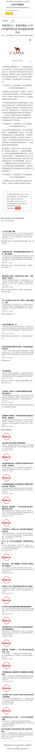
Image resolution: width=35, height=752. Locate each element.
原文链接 (18, 208)
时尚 (16, 1)
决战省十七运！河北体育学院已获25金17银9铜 (17, 586)
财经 (13, 7)
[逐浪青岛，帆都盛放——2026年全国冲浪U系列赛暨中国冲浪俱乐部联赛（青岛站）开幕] (6, 500)
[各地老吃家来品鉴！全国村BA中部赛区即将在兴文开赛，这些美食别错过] (6, 457)
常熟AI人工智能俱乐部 (24, 746)
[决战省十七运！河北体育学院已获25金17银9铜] (6, 580)
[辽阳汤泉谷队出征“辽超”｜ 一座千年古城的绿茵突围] (6, 711)
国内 (7, 1)
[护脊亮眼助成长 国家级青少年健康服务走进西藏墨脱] (6, 666)
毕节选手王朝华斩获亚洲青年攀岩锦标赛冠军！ (17, 607)
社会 (13, 1)
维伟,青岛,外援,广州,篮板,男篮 (13, 218)
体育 (7, 7)
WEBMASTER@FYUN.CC (21, 748)
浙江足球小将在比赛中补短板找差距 (13, 443)
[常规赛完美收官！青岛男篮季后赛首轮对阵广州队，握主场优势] (17, 242)
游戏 (22, 7)
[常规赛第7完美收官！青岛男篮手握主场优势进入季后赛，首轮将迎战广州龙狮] (17, 406)
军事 (16, 7)
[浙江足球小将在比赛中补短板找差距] (6, 436)
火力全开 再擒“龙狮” (9, 231)
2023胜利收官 (6, 371)
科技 (19, 7)
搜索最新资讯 (9, 13)
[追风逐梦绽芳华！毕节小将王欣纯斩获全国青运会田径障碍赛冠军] (6, 620)
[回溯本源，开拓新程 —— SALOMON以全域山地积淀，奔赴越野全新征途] (6, 643)
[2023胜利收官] (6, 360)
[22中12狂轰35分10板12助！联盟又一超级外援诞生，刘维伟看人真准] (17, 290)
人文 (22, 1)
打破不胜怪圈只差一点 (9, 324)
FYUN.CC (14, 745)
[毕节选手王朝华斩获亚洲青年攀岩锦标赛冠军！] (6, 600)
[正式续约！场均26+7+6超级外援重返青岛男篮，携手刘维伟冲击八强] (17, 381)
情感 (19, 1)
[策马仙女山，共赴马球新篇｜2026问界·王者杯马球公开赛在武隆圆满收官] (6, 557)
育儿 (28, 7)
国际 (10, 1)
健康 (28, 1)
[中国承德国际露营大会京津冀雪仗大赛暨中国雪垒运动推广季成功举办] (6, 478)
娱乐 (10, 7)
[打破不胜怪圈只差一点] (8, 314)
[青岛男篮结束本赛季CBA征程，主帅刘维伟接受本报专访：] (17, 337)
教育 (25, 7)
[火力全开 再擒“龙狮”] (7, 221)
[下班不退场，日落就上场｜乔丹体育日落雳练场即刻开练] (6, 523)
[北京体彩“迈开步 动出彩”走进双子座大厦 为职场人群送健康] (6, 688)
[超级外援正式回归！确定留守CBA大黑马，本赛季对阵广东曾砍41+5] (17, 266)
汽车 (25, 1)
